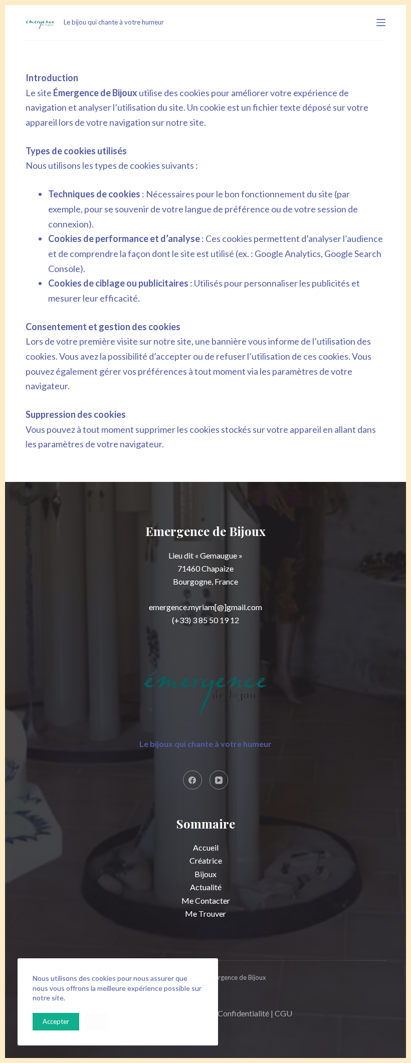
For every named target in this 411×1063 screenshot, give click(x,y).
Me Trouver (205, 913)
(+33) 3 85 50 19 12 (205, 620)
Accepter (56, 1021)
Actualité (206, 887)
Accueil (206, 847)
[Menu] (380, 22)
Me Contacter (205, 900)
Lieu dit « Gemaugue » (205, 555)
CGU (283, 1013)
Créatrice (205, 860)
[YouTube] (219, 779)
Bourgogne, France (205, 581)
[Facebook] (192, 779)
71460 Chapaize (205, 568)
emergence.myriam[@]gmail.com (205, 607)
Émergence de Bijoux (236, 977)
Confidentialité (243, 1013)
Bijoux (205, 874)
